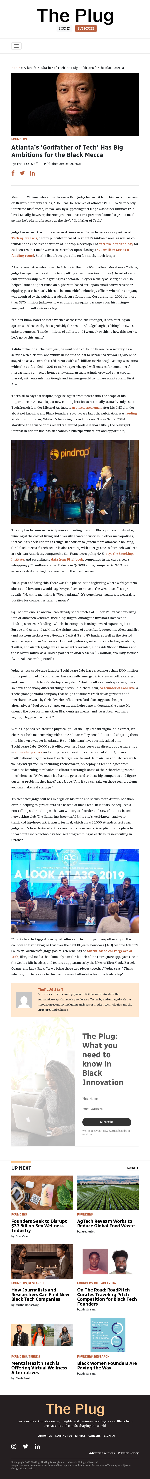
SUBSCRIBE (86, 28)
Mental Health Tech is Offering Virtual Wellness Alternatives (39, 1367)
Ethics (80, 1435)
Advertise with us (102, 1453)
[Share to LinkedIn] (32, 173)
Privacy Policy (128, 1453)
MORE (131, 1168)
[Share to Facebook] (13, 173)
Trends (34, 1356)
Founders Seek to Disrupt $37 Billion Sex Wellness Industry (39, 1225)
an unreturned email (86, 407)
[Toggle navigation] (16, 46)
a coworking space (28, 752)
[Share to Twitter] (22, 173)
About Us (45, 1435)
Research (36, 1283)
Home (15, 68)
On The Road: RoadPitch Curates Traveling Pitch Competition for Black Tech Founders (107, 1297)
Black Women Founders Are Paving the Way (107, 1365)
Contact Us (63, 1435)
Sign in (109, 1435)
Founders (19, 139)
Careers (94, 1435)
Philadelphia (105, 1283)
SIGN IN (64, 28)
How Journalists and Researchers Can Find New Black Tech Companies (40, 1294)
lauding (131, 413)
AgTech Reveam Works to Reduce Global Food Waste (106, 1223)
